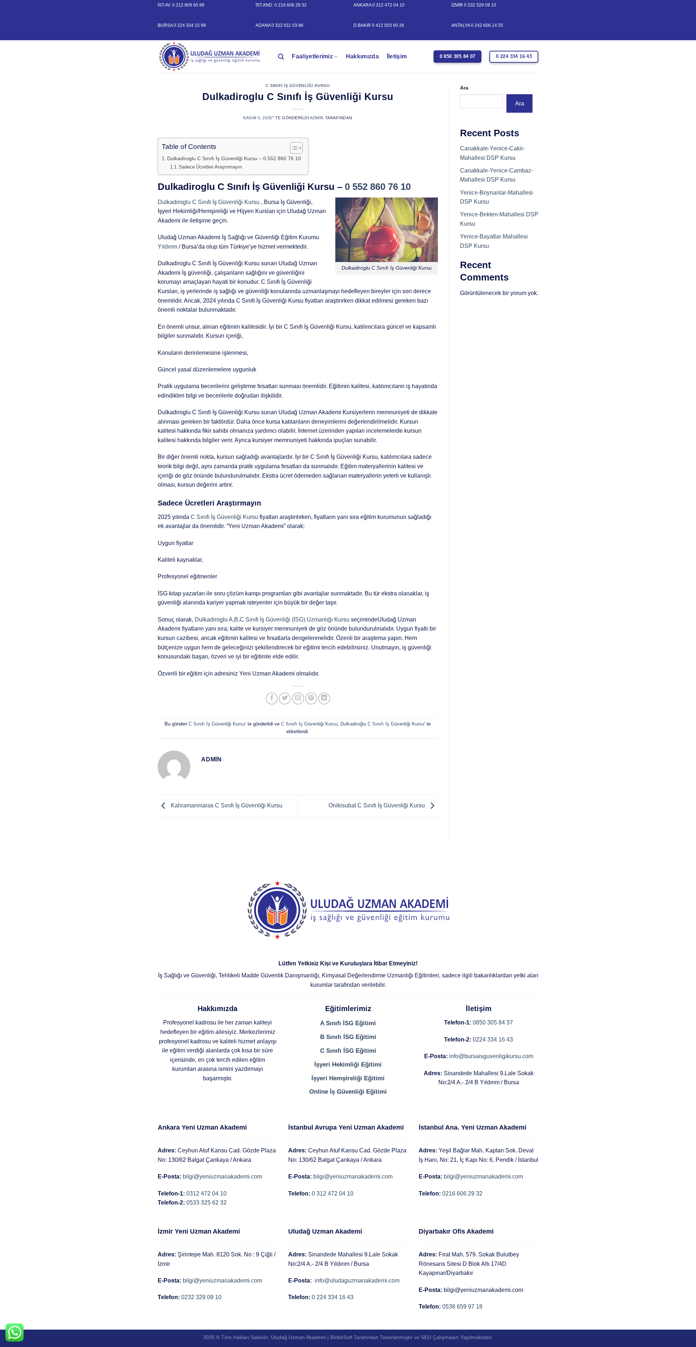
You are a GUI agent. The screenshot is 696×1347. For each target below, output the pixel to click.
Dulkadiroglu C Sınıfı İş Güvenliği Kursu (209, 202)
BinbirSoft (341, 1337)
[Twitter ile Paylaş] (285, 698)
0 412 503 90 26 (388, 25)
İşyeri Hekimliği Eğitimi (348, 1064)
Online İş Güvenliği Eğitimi (348, 1091)
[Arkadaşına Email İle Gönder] (298, 698)
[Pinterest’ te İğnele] (311, 698)
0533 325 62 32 (206, 1203)
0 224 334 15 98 (190, 25)
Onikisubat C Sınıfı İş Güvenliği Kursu (377, 806)
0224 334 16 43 (493, 1039)
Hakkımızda (362, 56)
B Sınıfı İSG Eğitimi (348, 1037)
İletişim (397, 56)
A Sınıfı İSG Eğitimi (348, 1023)
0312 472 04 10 (206, 1193)
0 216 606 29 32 (290, 5)
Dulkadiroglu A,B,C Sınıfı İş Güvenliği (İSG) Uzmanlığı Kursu (272, 619)
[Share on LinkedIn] (324, 698)
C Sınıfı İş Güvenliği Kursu (298, 85)
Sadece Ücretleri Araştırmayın (210, 167)
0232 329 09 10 (201, 1297)
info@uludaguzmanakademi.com (356, 1280)
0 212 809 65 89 (188, 5)
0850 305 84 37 (493, 1022)
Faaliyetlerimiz (312, 56)
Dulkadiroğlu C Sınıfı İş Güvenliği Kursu (382, 724)
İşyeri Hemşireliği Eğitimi (348, 1078)
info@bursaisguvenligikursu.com (491, 1056)
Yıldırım (167, 247)
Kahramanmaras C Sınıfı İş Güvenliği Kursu (225, 806)
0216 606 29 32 (462, 1193)
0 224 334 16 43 (332, 1297)
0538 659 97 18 (462, 1307)
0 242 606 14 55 (487, 25)
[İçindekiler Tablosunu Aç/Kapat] (293, 148)
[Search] (281, 57)
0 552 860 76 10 (378, 187)
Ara (464, 88)
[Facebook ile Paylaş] (272, 698)
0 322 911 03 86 (287, 25)
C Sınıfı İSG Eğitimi (348, 1050)
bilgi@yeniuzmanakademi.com (222, 1176)
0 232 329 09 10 (480, 5)
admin (317, 118)
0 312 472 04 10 (388, 5)
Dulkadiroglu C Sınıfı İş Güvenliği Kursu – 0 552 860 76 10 (234, 158)
